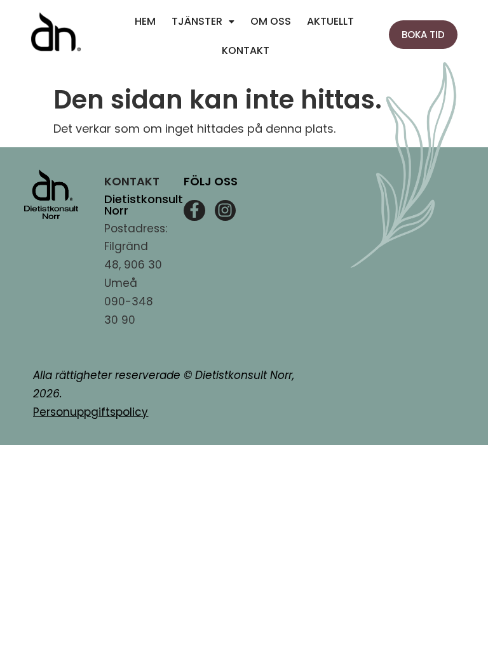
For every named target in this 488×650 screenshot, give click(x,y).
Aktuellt (330, 21)
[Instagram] (225, 211)
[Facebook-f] (194, 211)
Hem (145, 21)
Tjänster (197, 21)
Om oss (270, 21)
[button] (203, 21)
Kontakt (245, 50)
